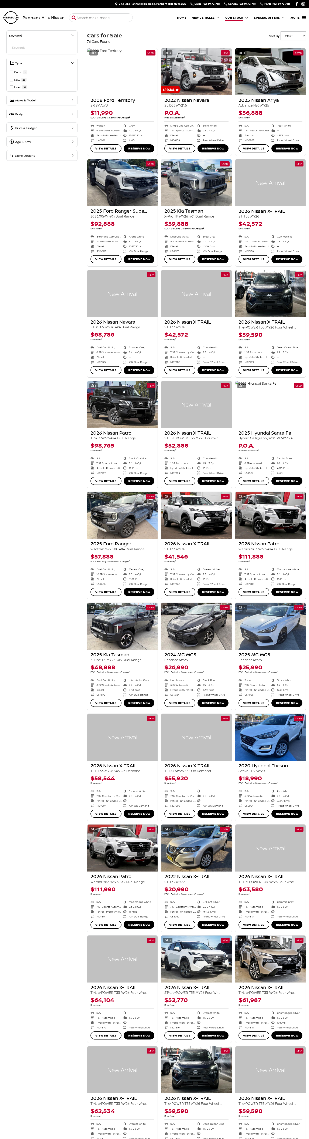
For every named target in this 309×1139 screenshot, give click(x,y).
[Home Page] (10, 17)
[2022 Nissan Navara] (196, 71)
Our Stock (234, 18)
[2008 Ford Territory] (122, 71)
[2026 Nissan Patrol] (122, 404)
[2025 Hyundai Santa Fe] (270, 404)
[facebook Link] (296, 4)
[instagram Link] (303, 4)
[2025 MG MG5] (270, 626)
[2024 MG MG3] (196, 626)
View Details (106, 148)
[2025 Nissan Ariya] (270, 71)
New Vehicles (203, 18)
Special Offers (267, 18)
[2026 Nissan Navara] (122, 293)
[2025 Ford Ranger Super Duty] (122, 182)
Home (181, 18)
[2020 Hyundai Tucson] (270, 737)
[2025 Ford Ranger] (122, 515)
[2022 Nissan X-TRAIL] (196, 848)
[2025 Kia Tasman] (196, 182)
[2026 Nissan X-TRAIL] (270, 182)
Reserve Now (139, 148)
